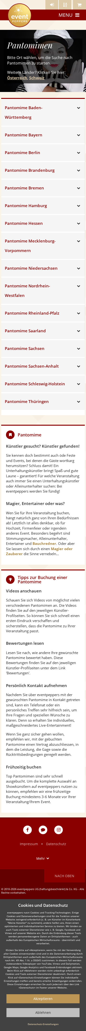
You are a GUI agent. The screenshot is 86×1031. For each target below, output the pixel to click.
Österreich (17, 78)
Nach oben (64, 876)
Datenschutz (56, 844)
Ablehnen (43, 1012)
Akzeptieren (43, 998)
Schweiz (36, 78)
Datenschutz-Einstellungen (43, 1024)
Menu (66, 15)
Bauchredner (44, 543)
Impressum (29, 844)
